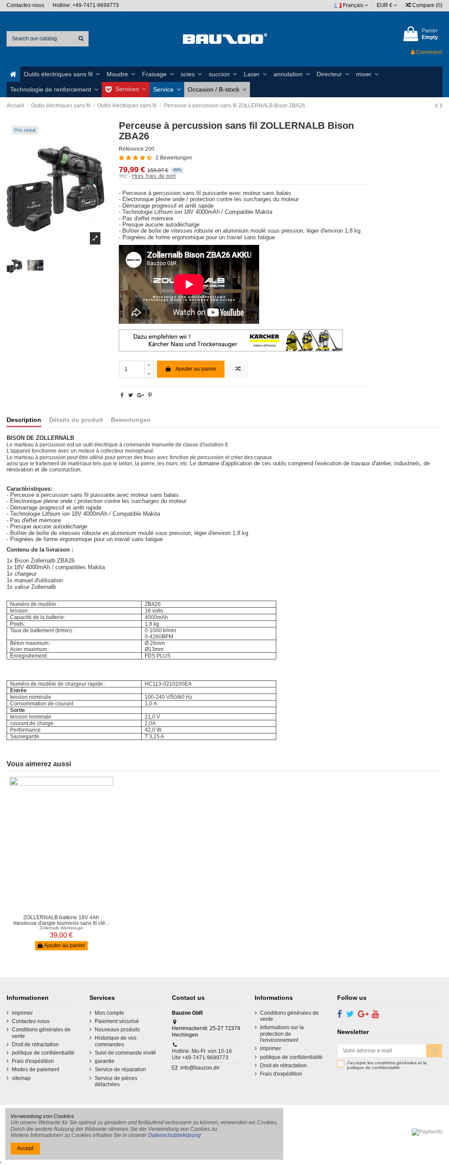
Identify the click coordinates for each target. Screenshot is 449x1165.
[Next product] (441, 105)
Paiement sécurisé (117, 1021)
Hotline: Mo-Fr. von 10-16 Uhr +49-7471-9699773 (202, 1054)
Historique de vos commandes (115, 1041)
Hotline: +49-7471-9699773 (86, 5)
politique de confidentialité (43, 1053)
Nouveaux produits (117, 1030)
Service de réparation (120, 1069)
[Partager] (122, 395)
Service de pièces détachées (116, 1081)
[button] (61, 74)
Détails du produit (76, 420)
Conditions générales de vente (41, 1033)
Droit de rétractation (35, 1044)
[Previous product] (437, 105)
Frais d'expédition (33, 1061)
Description (24, 420)
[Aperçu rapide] (66, 908)
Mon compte (109, 1013)
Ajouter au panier (196, 369)
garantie (104, 1061)
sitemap (21, 1078)
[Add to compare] (238, 369)
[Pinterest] (150, 395)
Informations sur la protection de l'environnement (282, 1033)
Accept (25, 1148)
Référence (131, 149)
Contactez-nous (26, 5)
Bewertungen (131, 420)
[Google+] (140, 395)
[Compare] (56, 908)
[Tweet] (130, 395)
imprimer (22, 1013)
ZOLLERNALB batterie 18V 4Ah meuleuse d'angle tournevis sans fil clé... (61, 920)
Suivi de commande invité (125, 1053)
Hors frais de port (154, 176)
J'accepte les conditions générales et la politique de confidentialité (387, 1065)
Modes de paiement (35, 1069)
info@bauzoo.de (200, 1068)
